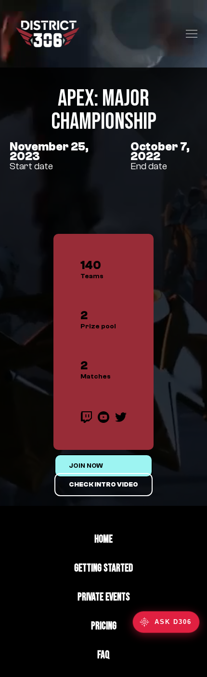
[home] (45, 34)
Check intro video (103, 484)
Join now (86, 466)
